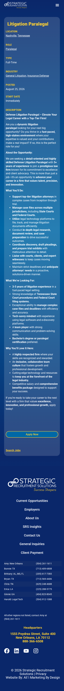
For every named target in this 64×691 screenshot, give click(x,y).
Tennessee (24, 35)
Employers (32, 509)
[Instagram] (36, 651)
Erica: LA (8, 589)
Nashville (11, 35)
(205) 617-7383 (44, 573)
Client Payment (32, 552)
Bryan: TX (9, 579)
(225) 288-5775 (44, 589)
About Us (32, 518)
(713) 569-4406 (44, 579)
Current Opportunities (32, 501)
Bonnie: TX (9, 568)
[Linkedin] (16, 651)
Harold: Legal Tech (13, 599)
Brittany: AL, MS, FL (14, 573)
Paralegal (11, 49)
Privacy (41, 674)
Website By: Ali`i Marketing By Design (33, 677)
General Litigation (16, 75)
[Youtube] (26, 651)
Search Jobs (13, 450)
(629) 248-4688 (44, 584)
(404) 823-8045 (44, 594)
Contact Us (32, 535)
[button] (57, 5)
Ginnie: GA (9, 594)
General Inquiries (32, 544)
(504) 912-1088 (44, 599)
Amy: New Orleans (13, 563)
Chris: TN (8, 584)
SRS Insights (32, 526)
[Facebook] (7, 651)
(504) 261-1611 (44, 563)
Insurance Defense (38, 75)
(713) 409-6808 (44, 568)
